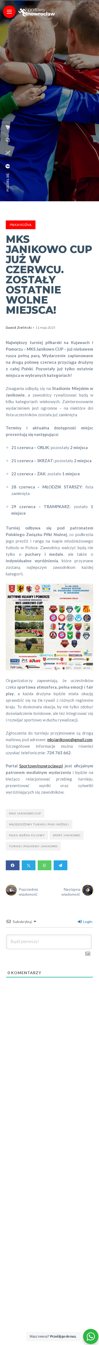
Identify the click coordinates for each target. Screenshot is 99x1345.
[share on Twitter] (8, 153)
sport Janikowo (66, 835)
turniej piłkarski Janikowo (33, 846)
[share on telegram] (8, 127)
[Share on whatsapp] (44, 865)
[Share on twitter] (28, 865)
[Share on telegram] (60, 865)
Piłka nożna (20, 225)
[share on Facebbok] (8, 166)
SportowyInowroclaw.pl (41, 765)
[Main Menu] (9, 12)
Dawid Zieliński (19, 327)
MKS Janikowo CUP (25, 813)
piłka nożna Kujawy (27, 835)
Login (87, 921)
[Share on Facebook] (13, 865)
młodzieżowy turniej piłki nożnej (39, 824)
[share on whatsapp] (8, 140)
